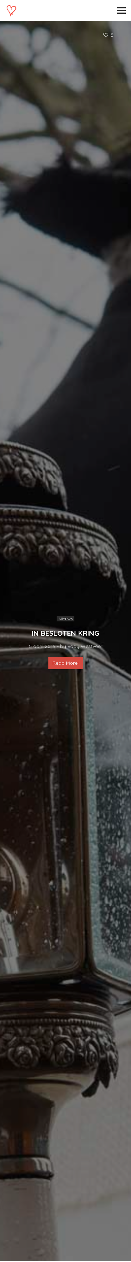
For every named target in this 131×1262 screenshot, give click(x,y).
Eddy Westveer (84, 646)
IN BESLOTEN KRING (65, 633)
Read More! (65, 663)
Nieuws (66, 618)
